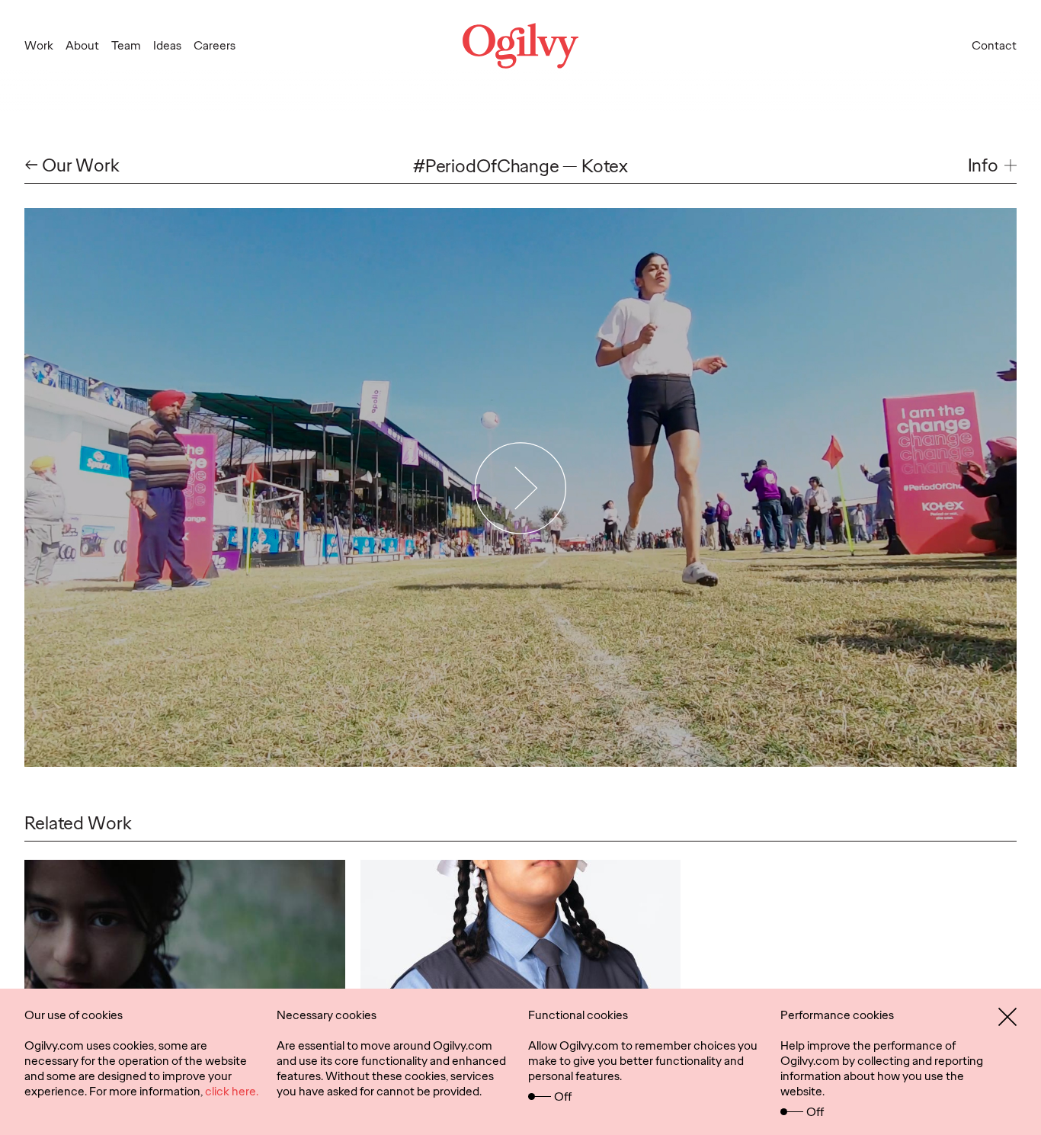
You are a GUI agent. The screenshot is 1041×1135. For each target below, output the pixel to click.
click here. (231, 1091)
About (82, 45)
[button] (992, 166)
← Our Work (72, 166)
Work (38, 45)
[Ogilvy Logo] (520, 45)
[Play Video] (520, 487)
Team (126, 45)
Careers (214, 45)
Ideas (167, 45)
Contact (994, 45)
